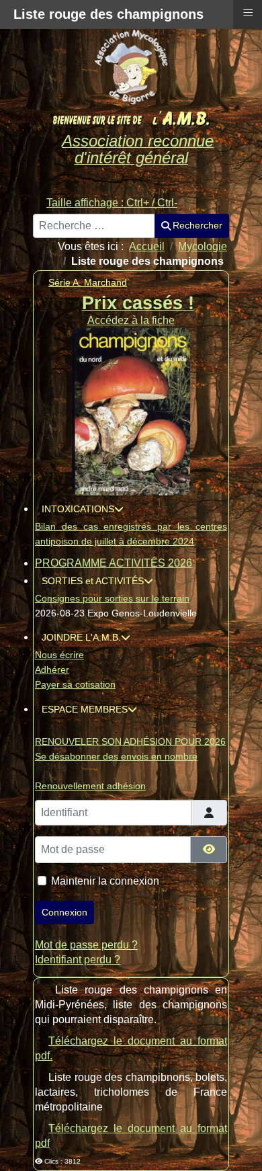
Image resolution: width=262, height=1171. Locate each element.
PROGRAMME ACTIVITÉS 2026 (113, 563)
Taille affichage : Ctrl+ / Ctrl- (111, 202)
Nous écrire (59, 654)
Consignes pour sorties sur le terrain (112, 598)
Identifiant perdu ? (77, 959)
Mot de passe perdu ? (86, 945)
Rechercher (197, 225)
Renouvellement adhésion (90, 785)
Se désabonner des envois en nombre (116, 756)
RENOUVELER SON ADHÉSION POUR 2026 (130, 741)
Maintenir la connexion (105, 881)
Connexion (64, 912)
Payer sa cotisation (75, 684)
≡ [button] (248, 13)
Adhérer (52, 669)
